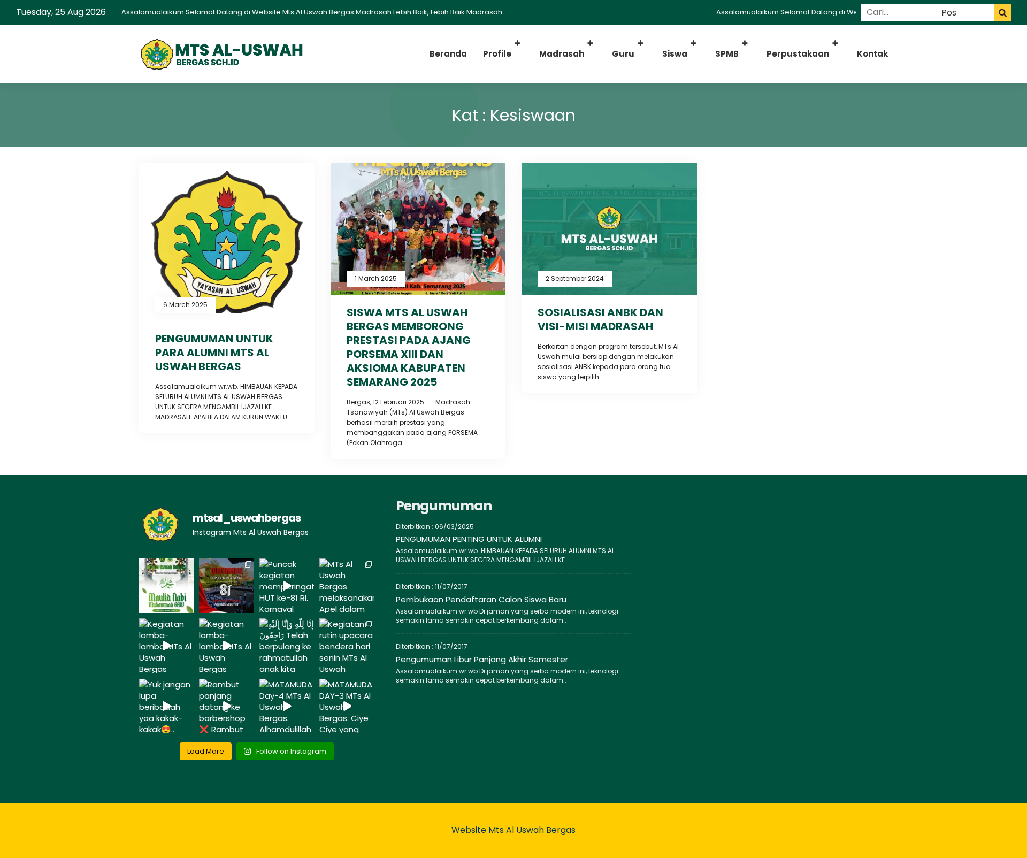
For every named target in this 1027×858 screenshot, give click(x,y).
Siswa (674, 53)
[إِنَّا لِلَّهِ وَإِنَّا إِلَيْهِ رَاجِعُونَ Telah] (286, 645)
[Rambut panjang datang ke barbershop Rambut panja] (226, 706)
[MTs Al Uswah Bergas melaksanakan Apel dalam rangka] (346, 585)
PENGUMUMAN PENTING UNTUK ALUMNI (469, 539)
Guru (623, 53)
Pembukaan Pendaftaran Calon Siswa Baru (481, 599)
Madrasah (561, 53)
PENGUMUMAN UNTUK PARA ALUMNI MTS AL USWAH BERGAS (214, 352)
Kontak (872, 53)
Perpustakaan (798, 53)
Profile (497, 53)
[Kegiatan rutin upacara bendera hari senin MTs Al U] (346, 645)
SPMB (727, 53)
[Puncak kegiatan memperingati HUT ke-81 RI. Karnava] (286, 585)
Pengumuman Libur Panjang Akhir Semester (482, 659)
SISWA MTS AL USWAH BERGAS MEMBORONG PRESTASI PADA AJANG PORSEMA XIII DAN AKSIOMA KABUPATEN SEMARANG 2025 (409, 347)
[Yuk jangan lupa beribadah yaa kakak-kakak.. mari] (166, 706)
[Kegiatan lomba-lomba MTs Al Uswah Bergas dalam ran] (166, 645)
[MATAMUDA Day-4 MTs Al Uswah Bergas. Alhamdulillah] (286, 706)
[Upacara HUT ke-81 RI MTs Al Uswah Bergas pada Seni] (226, 585)
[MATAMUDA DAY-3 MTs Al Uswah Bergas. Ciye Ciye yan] (346, 706)
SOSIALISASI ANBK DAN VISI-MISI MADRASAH (600, 319)
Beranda (448, 53)
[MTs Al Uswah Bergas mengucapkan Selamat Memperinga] (166, 585)
